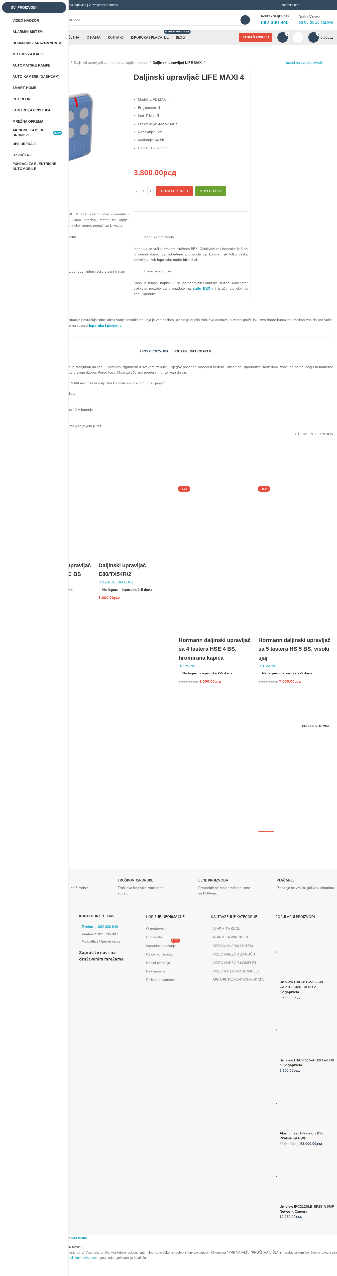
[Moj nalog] (298, 37)
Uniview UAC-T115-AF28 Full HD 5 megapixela (307, 1062)
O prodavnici (156, 929)
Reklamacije (155, 971)
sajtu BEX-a (203, 288)
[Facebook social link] (84, 972)
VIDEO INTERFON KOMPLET (236, 971)
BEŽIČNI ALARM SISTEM (233, 946)
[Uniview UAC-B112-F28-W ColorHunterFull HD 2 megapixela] (307, 952)
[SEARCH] (245, 20)
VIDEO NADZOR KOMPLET (235, 963)
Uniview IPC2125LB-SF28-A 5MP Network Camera (307, 1208)
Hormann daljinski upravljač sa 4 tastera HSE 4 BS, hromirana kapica (215, 649)
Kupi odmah (210, 191)
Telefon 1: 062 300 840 (100, 927)
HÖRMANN (187, 666)
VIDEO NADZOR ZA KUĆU (234, 954)
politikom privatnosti (83, 1258)
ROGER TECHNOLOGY (116, 582)
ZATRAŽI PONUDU (255, 37)
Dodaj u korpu (174, 191)
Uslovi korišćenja (159, 954)
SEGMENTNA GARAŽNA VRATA (238, 980)
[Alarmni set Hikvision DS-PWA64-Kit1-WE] (307, 1103)
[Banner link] (96, 743)
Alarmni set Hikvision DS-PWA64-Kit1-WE (301, 1135)
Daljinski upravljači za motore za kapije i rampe (111, 63)
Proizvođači (155, 937)
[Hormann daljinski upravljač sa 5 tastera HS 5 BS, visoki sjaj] (295, 521)
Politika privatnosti (160, 980)
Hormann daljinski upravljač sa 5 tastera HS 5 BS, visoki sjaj (294, 649)
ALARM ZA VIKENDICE (231, 937)
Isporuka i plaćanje (162, 945)
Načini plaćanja (158, 963)
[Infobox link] (136, 887)
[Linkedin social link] (109, 972)
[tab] (154, 351)
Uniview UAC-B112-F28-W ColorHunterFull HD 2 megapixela (301, 987)
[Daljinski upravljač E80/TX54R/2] (136, 521)
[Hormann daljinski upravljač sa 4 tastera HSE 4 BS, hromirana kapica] (216, 521)
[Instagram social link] (97, 972)
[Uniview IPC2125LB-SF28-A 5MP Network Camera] (307, 1176)
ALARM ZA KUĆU (226, 929)
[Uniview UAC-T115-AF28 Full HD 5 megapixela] (307, 1030)
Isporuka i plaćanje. (105, 325)
